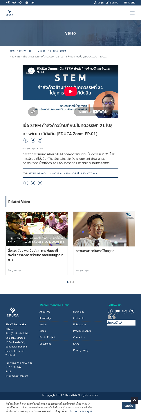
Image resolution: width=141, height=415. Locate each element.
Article (42, 324)
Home (11, 51)
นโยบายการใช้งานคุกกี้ (80, 411)
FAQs (76, 344)
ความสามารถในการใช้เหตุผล (95, 250)
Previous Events (82, 331)
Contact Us (79, 337)
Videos (42, 51)
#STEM (32, 173)
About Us (44, 312)
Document (45, 344)
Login (100, 2)
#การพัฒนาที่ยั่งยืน (70, 173)
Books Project (47, 337)
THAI (126, 2)
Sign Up (114, 2)
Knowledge (45, 318)
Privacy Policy (80, 350)
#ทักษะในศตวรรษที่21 (48, 173)
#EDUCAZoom (89, 173)
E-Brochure (79, 324)
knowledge (26, 51)
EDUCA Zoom (58, 51)
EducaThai (114, 322)
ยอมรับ (128, 405)
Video (42, 331)
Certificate (78, 318)
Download (78, 312)
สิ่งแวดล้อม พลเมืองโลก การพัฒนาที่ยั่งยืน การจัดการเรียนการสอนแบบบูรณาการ (35, 255)
